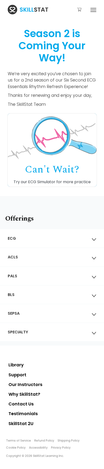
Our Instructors (25, 384)
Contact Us (21, 404)
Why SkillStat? (24, 394)
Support (17, 375)
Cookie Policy (16, 447)
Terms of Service (18, 440)
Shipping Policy (69, 440)
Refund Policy (44, 440)
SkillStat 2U (20, 423)
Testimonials (23, 414)
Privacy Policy (61, 447)
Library (16, 365)
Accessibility (38, 447)
